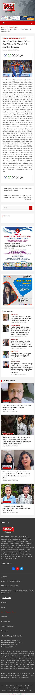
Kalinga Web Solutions (20, 688)
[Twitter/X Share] (13, 55)
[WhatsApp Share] (9, 55)
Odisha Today (16, 50)
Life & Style (14, 339)
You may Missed (8, 380)
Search (30, 208)
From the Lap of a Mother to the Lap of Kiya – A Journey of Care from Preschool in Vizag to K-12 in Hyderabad (17, 197)
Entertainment (15, 325)
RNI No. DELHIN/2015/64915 (24, 690)
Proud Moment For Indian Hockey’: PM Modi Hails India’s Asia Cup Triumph (18, 189)
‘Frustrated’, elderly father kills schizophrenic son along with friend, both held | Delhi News (21, 355)
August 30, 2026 (15, 322)
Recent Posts (8, 311)
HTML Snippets (11, 694)
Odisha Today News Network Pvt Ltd (21, 686)
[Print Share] (21, 55)
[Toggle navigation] (3, 23)
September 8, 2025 (7, 50)
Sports (23, 38)
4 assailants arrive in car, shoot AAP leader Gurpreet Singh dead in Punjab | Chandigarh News (21, 318)
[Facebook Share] (5, 55)
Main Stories (14, 315)
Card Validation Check (8, 612)
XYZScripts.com (23, 694)
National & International (11, 38)
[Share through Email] (17, 55)
